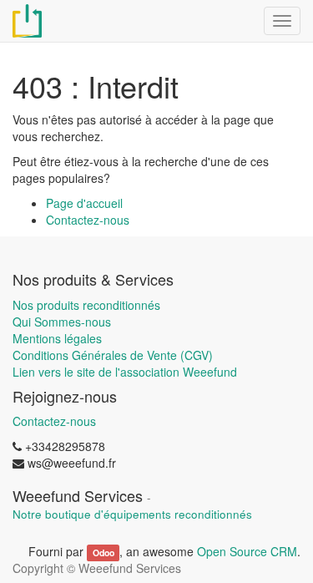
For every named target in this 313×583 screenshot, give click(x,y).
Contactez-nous (87, 219)
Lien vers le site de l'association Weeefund (125, 371)
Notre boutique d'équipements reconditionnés (132, 514)
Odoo (103, 552)
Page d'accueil (84, 203)
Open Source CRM (247, 551)
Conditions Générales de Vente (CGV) (113, 355)
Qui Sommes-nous (62, 321)
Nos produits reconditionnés (86, 305)
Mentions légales (57, 338)
